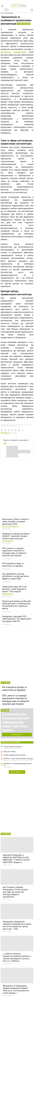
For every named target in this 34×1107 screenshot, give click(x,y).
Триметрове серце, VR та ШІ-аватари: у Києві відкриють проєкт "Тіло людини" (14, 589)
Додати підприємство (17, 772)
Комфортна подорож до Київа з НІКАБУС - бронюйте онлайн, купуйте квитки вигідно (16, 536)
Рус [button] (6, 10)
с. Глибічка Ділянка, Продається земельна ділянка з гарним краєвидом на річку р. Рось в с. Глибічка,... (17, 957)
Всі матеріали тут (17, 734)
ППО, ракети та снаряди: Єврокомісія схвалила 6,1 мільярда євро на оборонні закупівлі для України (14, 552)
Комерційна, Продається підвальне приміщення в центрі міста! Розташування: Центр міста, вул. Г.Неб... (17, 925)
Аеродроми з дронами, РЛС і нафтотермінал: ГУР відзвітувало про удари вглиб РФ (16, 618)
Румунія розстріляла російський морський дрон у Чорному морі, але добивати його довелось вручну (16, 605)
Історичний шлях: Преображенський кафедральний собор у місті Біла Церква (15, 722)
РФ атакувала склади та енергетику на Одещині (13, 564)
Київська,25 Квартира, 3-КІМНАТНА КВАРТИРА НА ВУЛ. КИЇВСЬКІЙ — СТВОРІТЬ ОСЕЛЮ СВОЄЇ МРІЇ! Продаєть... (16, 859)
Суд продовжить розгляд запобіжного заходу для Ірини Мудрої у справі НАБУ (15, 576)
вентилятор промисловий (13, 52)
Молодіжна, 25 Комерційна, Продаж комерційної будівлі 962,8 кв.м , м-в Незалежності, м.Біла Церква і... (16, 989)
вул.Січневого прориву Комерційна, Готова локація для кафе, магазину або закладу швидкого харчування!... (15, 892)
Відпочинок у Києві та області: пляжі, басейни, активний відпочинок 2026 (15, 521)
